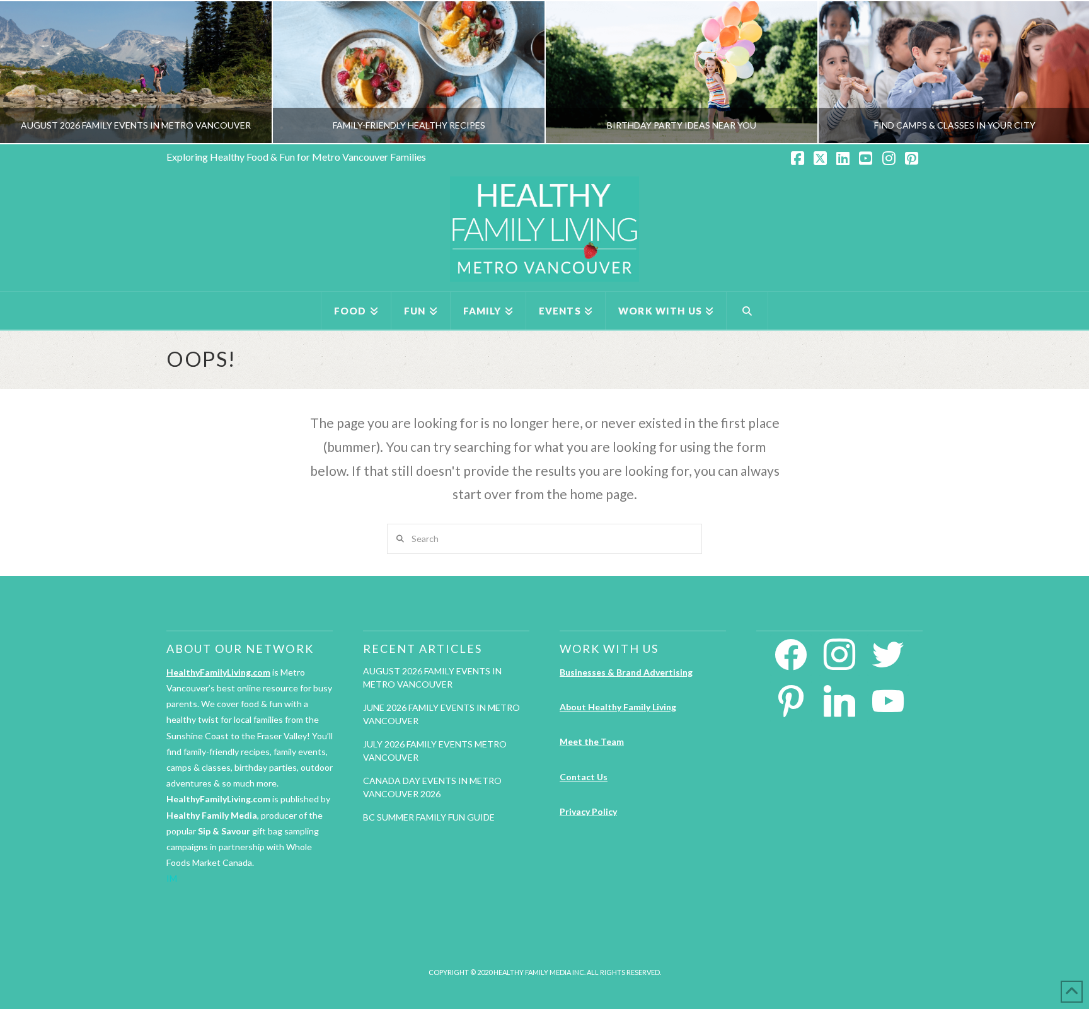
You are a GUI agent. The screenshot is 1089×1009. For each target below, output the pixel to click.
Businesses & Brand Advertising (626, 672)
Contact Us (584, 776)
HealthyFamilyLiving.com (218, 672)
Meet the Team (592, 741)
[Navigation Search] (747, 311)
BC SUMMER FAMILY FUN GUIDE (429, 817)
